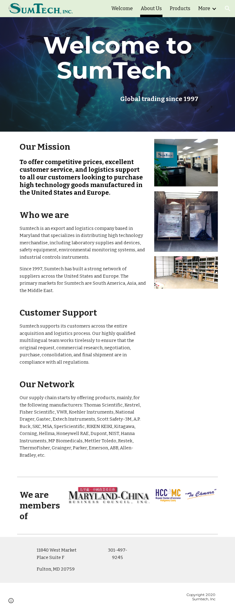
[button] (227, 8)
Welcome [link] (122, 8)
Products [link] (180, 8)
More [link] (204, 8)
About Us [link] (151, 8)
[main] (117, 57)
